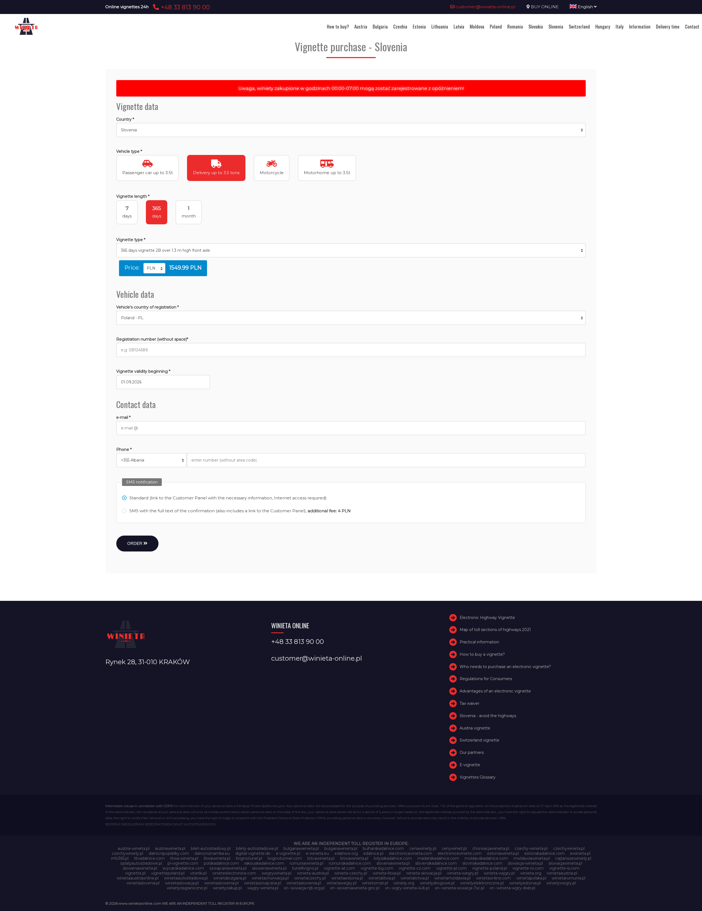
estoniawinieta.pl (503, 853)
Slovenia (555, 26)
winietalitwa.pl (382, 878)
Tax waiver (469, 703)
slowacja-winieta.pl (525, 863)
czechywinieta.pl (569, 848)
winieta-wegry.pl (462, 873)
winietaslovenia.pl (143, 883)
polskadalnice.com (221, 863)
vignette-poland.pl (489, 868)
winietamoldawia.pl (452, 878)
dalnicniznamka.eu (212, 853)
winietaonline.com (493, 878)
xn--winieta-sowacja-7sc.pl (459, 887)
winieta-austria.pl (313, 873)
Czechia (400, 26)
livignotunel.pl (249, 858)
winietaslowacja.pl (182, 883)
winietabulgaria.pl (229, 878)
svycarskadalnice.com (183, 868)
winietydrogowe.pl (437, 883)
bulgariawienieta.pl (301, 848)
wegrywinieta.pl (276, 873)
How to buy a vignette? (482, 654)
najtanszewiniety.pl (573, 858)
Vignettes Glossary (478, 777)
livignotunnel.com (285, 858)
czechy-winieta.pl (531, 848)
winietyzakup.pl (227, 887)
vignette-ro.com (528, 868)
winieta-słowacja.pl (423, 873)
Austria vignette (475, 728)
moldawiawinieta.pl (532, 858)
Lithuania (439, 26)
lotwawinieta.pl (354, 858)
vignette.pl (135, 873)
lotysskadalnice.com (393, 858)
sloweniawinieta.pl (140, 868)
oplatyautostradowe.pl (141, 863)
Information (639, 26)
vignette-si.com (564, 868)
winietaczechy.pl (310, 878)
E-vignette (470, 764)
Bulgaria (380, 26)
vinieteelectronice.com (234, 873)
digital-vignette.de (252, 853)
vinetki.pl (198, 873)
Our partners (472, 752)
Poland (496, 26)
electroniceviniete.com (460, 853)
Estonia (419, 26)
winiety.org (404, 883)
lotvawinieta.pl (321, 858)
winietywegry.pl (561, 883)
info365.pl (120, 858)
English (585, 6)
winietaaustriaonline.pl (137, 878)
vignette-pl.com (451, 868)
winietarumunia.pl (568, 878)
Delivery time (668, 26)
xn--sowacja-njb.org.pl (304, 887)
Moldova (477, 26)
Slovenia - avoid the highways (488, 715)
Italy (620, 26)
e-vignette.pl (288, 853)
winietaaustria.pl (562, 873)
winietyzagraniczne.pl (187, 887)
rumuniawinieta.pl (306, 863)
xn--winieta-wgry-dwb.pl (512, 887)
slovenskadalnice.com (436, 863)
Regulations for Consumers (486, 679)
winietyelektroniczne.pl (482, 883)
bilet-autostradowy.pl (211, 848)
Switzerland (579, 26)
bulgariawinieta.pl (340, 848)
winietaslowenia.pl (221, 883)
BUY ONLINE (545, 6)
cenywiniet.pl (454, 848)
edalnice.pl (373, 853)
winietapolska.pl (531, 878)
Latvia (459, 26)
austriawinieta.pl (170, 848)
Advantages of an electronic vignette (495, 691)
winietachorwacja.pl (270, 878)
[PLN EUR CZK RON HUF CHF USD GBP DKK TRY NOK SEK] (154, 268)
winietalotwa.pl (415, 878)
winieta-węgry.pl (499, 873)
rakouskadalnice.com (264, 863)
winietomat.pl (375, 883)
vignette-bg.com (377, 868)
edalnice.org (346, 853)
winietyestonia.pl (525, 883)
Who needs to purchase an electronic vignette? (505, 666)
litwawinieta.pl (217, 858)
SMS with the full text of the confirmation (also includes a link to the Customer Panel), (240, 510)
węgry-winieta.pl (262, 887)
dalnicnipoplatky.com (169, 853)
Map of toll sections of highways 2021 (495, 629)
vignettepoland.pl (168, 873)
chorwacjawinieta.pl (490, 848)
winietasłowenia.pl (304, 883)
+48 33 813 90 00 (184, 7)
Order (135, 543)
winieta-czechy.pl (350, 873)
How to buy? (338, 26)
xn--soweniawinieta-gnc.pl (355, 887)
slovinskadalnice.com (482, 863)
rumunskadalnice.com (350, 863)
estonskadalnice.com (544, 853)
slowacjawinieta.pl (565, 863)
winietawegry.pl (341, 883)
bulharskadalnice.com (383, 848)
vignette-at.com (339, 868)
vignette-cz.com (415, 868)
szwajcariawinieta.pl (228, 868)
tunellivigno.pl (305, 868)
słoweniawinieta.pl (269, 868)
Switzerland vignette (479, 740)
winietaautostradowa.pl (186, 878)
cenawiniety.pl (422, 848)
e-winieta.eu (317, 853)
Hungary (602, 26)
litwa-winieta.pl (184, 858)
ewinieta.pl (580, 853)
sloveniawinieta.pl (393, 863)
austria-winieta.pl (133, 848)
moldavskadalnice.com (486, 858)
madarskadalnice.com (438, 858)
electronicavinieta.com (410, 853)
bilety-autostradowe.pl (257, 848)
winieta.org (530, 873)
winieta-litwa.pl (387, 873)
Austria (360, 26)
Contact (692, 26)
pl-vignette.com (183, 863)
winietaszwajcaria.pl (262, 883)
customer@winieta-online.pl (485, 6)
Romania (515, 26)
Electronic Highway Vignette (487, 617)
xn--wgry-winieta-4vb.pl (407, 887)
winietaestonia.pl (347, 878)
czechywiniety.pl (127, 853)
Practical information (479, 642)
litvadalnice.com (149, 858)
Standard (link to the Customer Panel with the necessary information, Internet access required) (228, 497)
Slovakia (535, 26)
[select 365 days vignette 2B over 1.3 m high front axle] (351, 250)
